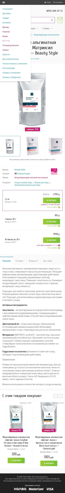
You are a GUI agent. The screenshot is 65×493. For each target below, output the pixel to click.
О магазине (7, 9)
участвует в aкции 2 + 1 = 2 (47, 245)
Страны (45, 28)
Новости (6, 54)
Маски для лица (42, 183)
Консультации (8, 68)
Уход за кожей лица (23, 183)
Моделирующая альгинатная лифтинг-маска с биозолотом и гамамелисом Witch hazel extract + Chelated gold (48, 443)
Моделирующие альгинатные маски (31, 177)
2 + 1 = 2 (6, 41)
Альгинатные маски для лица (27, 185)
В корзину (51, 200)
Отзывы (20, 260)
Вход (49, 2)
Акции (5, 36)
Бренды (5, 27)
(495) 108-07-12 (54, 10)
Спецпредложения (10, 45)
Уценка (5, 50)
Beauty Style (20, 169)
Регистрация (58, 2)
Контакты (6, 23)
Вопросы (33, 260)
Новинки (6, 32)
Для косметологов (10, 59)
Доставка (6, 13)
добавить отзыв (32, 58)
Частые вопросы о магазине (14, 64)
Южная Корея (24, 173)
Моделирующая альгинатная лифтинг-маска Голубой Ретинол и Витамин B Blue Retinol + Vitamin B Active (16, 441)
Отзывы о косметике (11, 73)
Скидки (5, 18)
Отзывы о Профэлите (11, 77)
